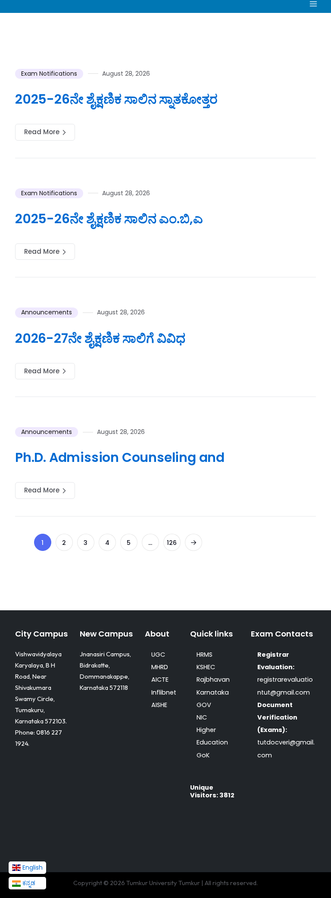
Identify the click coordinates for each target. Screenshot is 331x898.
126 (172, 542)
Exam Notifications (49, 73)
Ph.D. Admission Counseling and (120, 457)
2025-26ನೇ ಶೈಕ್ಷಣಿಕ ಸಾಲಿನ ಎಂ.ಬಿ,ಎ (109, 218)
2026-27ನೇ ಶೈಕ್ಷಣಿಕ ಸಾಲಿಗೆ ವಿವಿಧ (100, 338)
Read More (41, 131)
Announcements (46, 312)
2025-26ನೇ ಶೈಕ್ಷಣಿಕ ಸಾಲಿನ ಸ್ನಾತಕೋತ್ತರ (116, 99)
